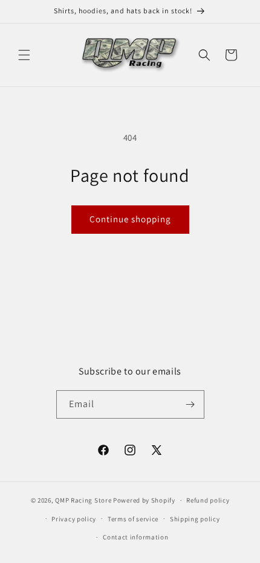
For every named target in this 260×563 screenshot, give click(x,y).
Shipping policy (195, 519)
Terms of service (133, 519)
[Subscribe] (190, 404)
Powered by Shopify (144, 500)
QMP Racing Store (83, 500)
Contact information (135, 537)
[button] (24, 55)
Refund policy (207, 500)
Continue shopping (130, 219)
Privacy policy (73, 519)
